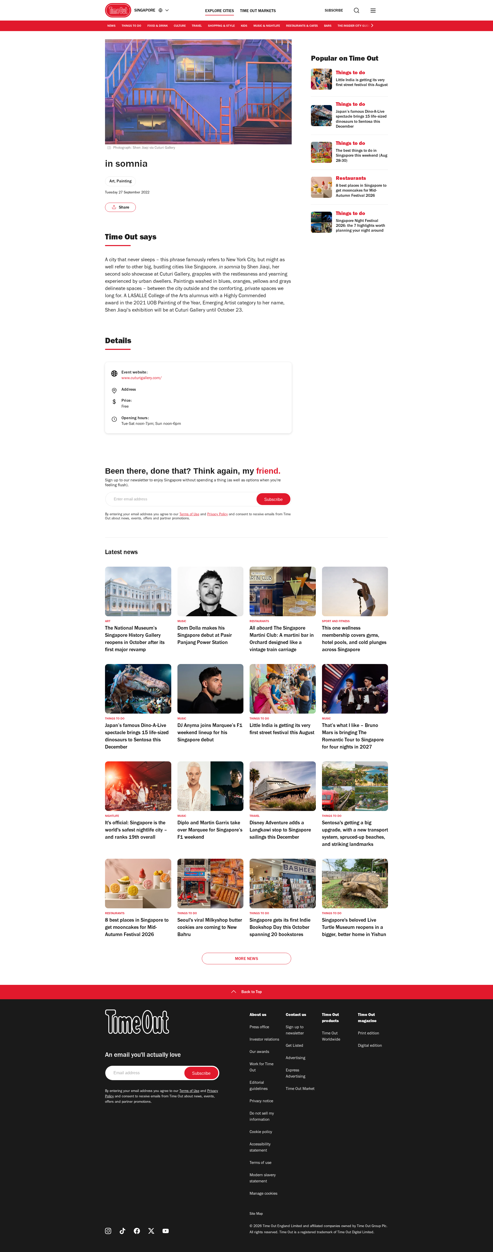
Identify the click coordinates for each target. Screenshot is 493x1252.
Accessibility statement (260, 1148)
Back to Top (251, 992)
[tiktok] (122, 1231)
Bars (327, 26)
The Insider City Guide (354, 26)
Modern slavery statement (263, 1178)
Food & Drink (157, 26)
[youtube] (166, 1231)
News (111, 26)
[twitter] (151, 1231)
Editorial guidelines (259, 1086)
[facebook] (137, 1231)
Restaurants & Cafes (302, 26)
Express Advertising (295, 1074)
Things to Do (131, 26)
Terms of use (260, 1163)
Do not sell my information (262, 1117)
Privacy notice (261, 1101)
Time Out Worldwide (331, 1037)
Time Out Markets (258, 11)
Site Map (256, 1214)
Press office (259, 1027)
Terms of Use (189, 515)
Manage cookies (263, 1194)
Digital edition (370, 1046)
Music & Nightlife (266, 26)
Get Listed (294, 1046)
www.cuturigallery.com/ (141, 378)
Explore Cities (219, 11)
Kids (244, 26)
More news (246, 959)
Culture (180, 26)
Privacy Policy (217, 515)
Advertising (295, 1058)
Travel (197, 26)
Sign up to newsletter (295, 1030)
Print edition (368, 1034)
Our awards (259, 1052)
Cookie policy (261, 1132)
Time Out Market (300, 1089)
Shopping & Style (221, 26)
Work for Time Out (261, 1067)
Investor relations (264, 1040)
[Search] (356, 10)
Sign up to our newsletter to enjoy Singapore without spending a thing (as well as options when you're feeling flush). (193, 483)
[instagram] (108, 1231)
